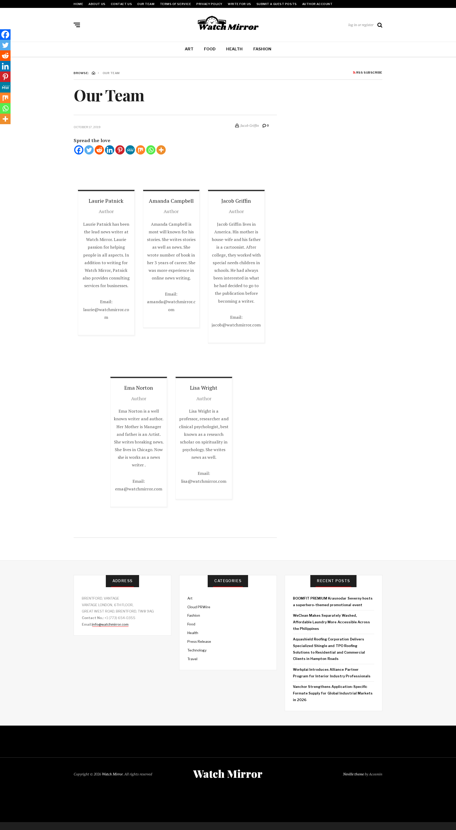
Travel (192, 659)
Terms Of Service (175, 4)
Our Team (145, 4)
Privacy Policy (209, 4)
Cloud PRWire (198, 607)
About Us (96, 4)
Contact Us (121, 4)
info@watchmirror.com (110, 624)
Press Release (199, 641)
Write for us (239, 4)
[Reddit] (99, 150)
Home (78, 4)
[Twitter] (89, 150)
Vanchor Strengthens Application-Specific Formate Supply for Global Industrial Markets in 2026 (333, 693)
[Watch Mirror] (228, 24)
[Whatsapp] (150, 150)
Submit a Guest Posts (276, 4)
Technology (197, 650)
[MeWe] (130, 150)
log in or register (360, 24)
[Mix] (140, 150)
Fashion (262, 49)
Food (210, 49)
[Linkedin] (109, 150)
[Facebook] (78, 150)
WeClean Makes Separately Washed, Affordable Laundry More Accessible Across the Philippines (331, 621)
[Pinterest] (120, 150)
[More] (161, 150)
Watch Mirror (112, 773)
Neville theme (353, 773)
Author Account (317, 4)
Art (189, 49)
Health (234, 49)
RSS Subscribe (368, 72)
